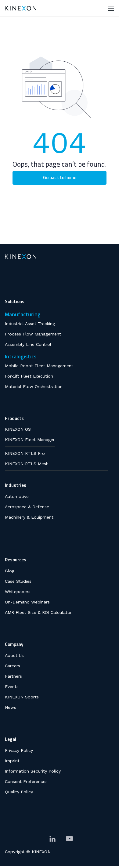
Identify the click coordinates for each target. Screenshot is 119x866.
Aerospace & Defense (27, 506)
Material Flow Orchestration (34, 386)
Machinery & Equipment (29, 517)
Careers (12, 665)
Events (12, 686)
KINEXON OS (18, 429)
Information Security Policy (33, 771)
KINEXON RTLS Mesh (27, 463)
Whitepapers (18, 591)
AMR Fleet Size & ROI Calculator (38, 612)
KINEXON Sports (22, 696)
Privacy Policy (19, 750)
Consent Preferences (26, 781)
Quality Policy (19, 791)
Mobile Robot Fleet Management (39, 365)
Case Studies (18, 581)
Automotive (17, 496)
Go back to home (59, 177)
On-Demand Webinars (27, 602)
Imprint (12, 760)
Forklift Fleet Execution (29, 376)
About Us (14, 655)
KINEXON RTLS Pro (25, 453)
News (10, 707)
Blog (9, 570)
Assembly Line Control (28, 344)
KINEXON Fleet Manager (30, 439)
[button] (111, 8)
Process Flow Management (33, 334)
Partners (13, 676)
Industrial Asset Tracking (30, 323)
